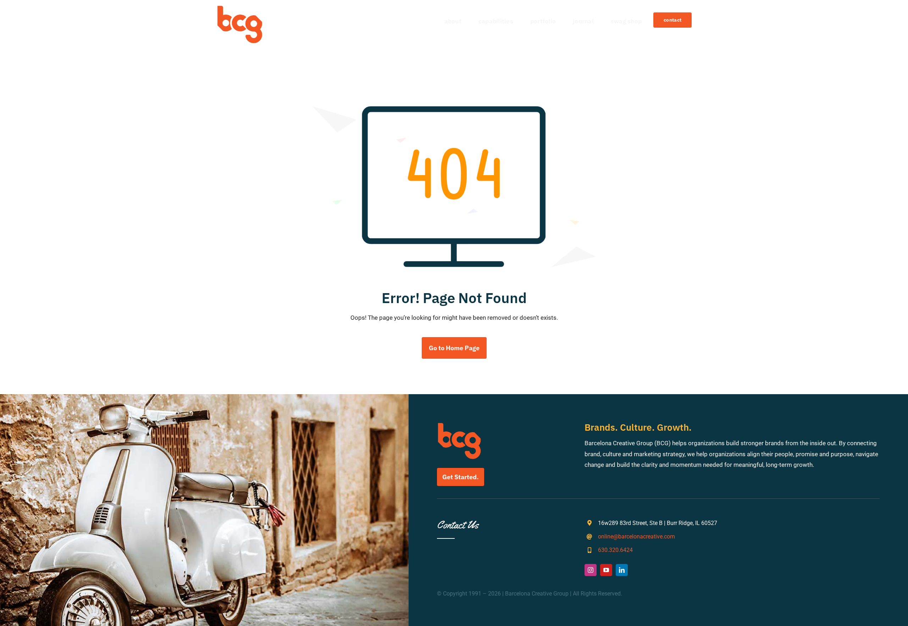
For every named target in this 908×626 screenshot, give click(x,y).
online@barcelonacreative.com (636, 536)
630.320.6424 (615, 550)
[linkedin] (622, 570)
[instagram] (591, 570)
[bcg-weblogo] (239, 8)
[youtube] (606, 570)
